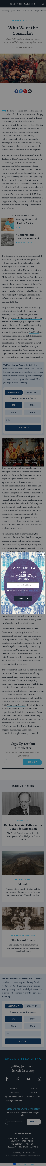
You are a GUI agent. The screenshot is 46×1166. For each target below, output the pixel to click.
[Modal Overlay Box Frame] (23, 583)
